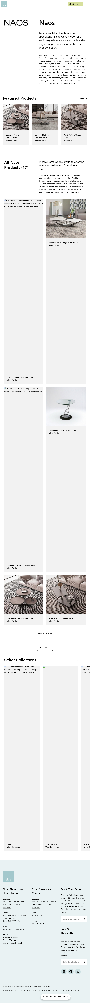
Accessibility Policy (24, 986)
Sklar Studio (10, 893)
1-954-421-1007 (38, 916)
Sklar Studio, (77, 947)
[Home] (4, 4)
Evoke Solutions (76, 990)
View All (83, 99)
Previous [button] (77, 660)
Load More (45, 648)
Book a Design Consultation (55, 997)
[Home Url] (8, 876)
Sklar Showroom (13, 889)
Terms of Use (39, 986)
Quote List (75, 4)
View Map (7, 907)
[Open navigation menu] (86, 4)
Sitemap (49, 986)
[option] (22, 758)
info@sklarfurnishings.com (14, 929)
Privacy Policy (9, 986)
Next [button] (83, 660)
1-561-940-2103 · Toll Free (14, 916)
